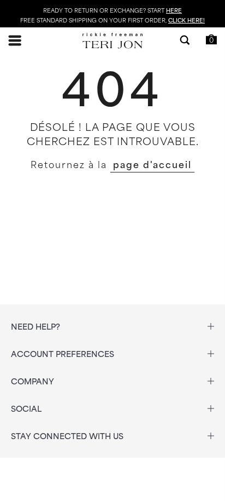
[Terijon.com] (112, 40)
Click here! (186, 19)
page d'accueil (152, 164)
